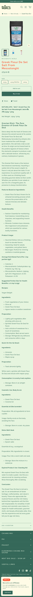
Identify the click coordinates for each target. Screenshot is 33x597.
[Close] (30, 579)
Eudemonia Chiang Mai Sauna (13, 552)
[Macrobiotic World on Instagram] (23, 570)
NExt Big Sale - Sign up (14, 558)
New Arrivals (14, 13)
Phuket (5, 545)
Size (3, 78)
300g (25, 82)
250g (5, 82)
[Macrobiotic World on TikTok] (30, 570)
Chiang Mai (7, 533)
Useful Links (8, 564)
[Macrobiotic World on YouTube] (27, 570)
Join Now (7, 592)
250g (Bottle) (14, 82)
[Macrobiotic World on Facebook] (19, 570)
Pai (3, 539)
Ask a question (7, 525)
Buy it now (16, 94)
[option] (16, 33)
